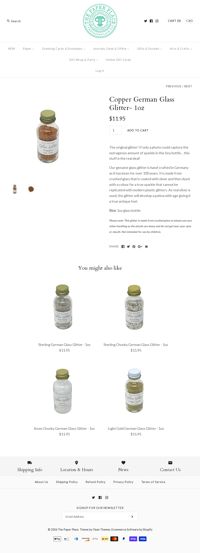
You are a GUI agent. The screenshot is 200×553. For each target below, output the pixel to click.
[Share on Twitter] (128, 246)
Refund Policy (95, 482)
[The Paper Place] (100, 6)
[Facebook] (151, 20)
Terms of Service (153, 482)
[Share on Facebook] (122, 246)
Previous (173, 86)
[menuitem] (11, 48)
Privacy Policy (123, 482)
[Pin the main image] (133, 246)
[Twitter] (145, 20)
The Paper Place (68, 529)
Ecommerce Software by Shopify (132, 529)
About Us (41, 482)
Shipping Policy (67, 482)
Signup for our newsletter (100, 508)
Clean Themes (101, 529)
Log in (100, 70)
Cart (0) (174, 20)
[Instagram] (156, 20)
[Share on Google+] (140, 246)
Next (188, 86)
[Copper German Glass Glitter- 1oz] (49, 98)
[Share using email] (146, 246)
